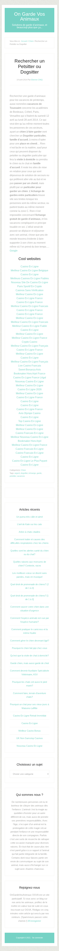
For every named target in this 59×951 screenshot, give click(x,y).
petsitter (13, 476)
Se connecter (37, 938)
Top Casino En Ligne (29, 421)
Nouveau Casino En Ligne (29, 381)
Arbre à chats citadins (29, 532)
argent (17, 473)
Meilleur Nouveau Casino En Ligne (29, 437)
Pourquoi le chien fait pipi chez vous (29, 648)
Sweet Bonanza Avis (29, 369)
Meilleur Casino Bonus (29, 730)
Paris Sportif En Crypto (29, 286)
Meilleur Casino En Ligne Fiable (29, 326)
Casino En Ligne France (29, 298)
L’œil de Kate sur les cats (29, 524)
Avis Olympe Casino (30, 413)
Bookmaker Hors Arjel (29, 441)
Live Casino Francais (29, 365)
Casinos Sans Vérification (29, 290)
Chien (31, 41)
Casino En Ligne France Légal (29, 377)
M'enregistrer (34, 921)
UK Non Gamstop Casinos (29, 738)
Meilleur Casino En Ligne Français (29, 346)
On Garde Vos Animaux (29, 16)
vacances (21, 476)
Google (14, 250)
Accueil (24, 41)
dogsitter (24, 473)
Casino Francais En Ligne (30, 433)
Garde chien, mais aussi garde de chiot (29, 663)
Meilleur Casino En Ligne (29, 294)
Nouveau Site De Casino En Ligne (29, 282)
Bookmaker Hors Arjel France (29, 373)
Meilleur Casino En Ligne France (29, 338)
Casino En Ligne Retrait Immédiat (29, 715)
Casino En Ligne (30, 266)
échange (32, 473)
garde (39, 473)
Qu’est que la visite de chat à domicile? (29, 655)
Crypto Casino (29, 342)
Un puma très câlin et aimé (29, 516)
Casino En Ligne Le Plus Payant (29, 460)
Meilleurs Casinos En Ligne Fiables (29, 278)
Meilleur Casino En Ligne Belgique (29, 270)
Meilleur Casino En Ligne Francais (29, 306)
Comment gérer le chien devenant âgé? (29, 640)
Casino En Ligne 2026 (30, 389)
